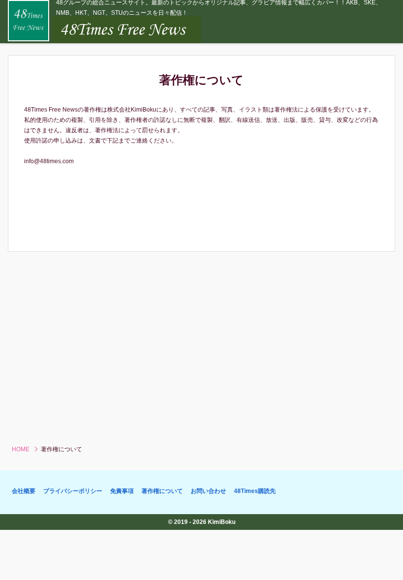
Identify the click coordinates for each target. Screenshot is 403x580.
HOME (20, 449)
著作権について (162, 491)
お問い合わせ (208, 491)
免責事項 (122, 491)
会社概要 (23, 491)
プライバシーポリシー (72, 491)
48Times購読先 (255, 491)
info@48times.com (49, 161)
